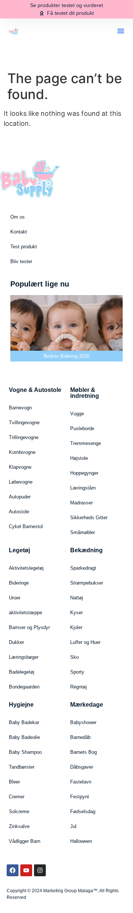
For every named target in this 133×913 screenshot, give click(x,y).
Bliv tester (21, 261)
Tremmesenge (85, 443)
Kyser (76, 612)
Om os (17, 217)
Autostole (19, 511)
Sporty (77, 672)
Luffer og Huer (85, 642)
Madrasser (81, 502)
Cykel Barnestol (26, 526)
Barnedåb (80, 737)
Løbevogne (21, 482)
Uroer (14, 598)
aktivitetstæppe (25, 612)
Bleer (14, 782)
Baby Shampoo (25, 752)
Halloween (81, 841)
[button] (120, 30)
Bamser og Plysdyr (29, 627)
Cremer (16, 796)
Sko (74, 657)
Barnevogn (20, 407)
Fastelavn (80, 782)
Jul (73, 826)
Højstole (79, 458)
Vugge (77, 413)
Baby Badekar (24, 722)
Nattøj (76, 598)
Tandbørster (21, 767)
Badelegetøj (21, 672)
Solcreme (19, 811)
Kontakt (18, 232)
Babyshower (83, 722)
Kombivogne (22, 452)
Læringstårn (83, 488)
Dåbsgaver (81, 767)
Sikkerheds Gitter (89, 517)
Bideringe (19, 583)
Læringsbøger (23, 657)
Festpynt (79, 796)
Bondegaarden (24, 687)
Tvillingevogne (24, 422)
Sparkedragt (83, 568)
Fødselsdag (82, 811)
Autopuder (20, 497)
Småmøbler (82, 532)
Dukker (16, 642)
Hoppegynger (84, 473)
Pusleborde (82, 428)
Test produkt (23, 246)
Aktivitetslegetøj (26, 568)
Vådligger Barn (24, 841)
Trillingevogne (23, 437)
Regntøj (78, 687)
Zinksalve (19, 826)
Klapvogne (20, 467)
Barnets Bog (83, 752)
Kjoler (76, 627)
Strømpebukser (86, 583)
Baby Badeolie (24, 737)
